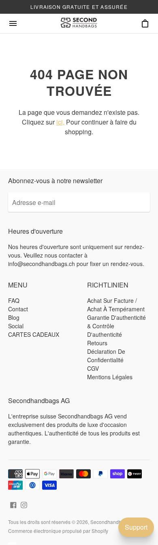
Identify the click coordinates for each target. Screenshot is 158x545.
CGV (93, 368)
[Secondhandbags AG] (79, 23)
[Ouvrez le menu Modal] (13, 23)
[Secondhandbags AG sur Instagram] (24, 504)
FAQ (13, 300)
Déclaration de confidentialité (106, 355)
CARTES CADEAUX (33, 334)
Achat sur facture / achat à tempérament (116, 304)
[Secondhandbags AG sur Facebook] (13, 504)
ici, (60, 122)
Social (15, 326)
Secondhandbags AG (114, 521)
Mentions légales (109, 377)
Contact (18, 309)
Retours (97, 343)
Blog (13, 317)
